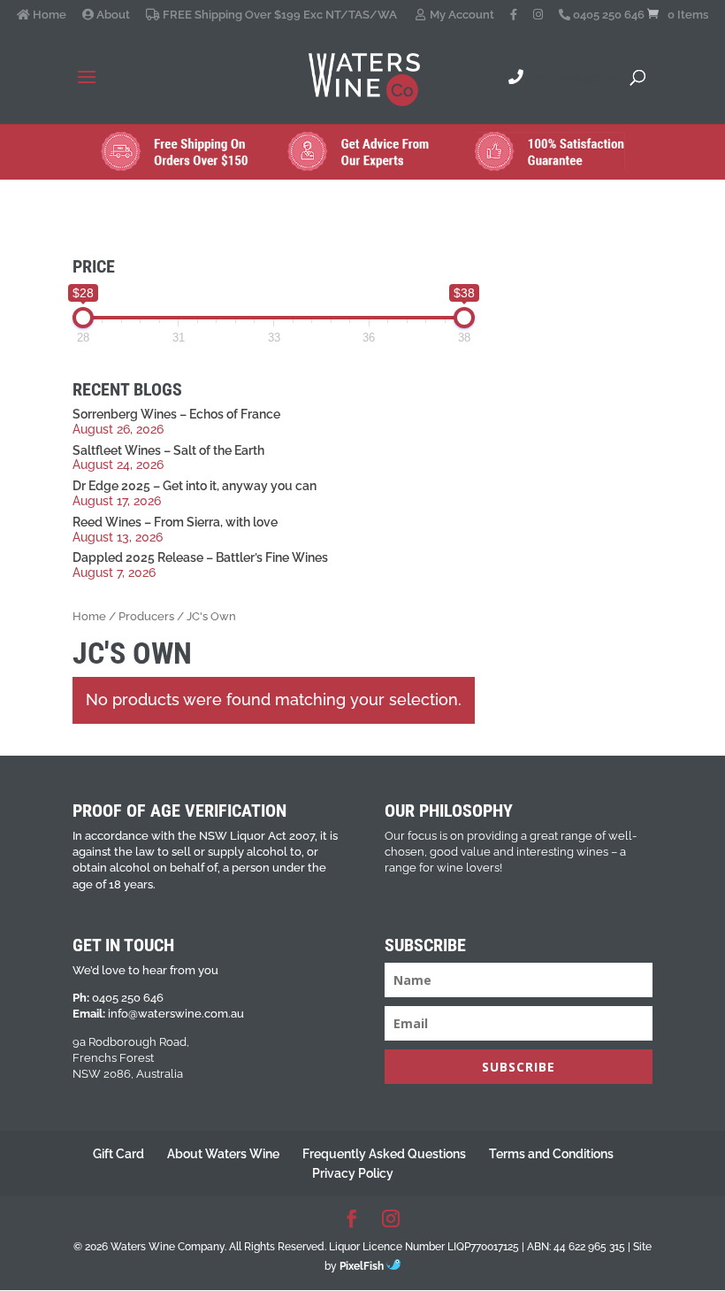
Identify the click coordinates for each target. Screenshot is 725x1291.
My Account (460, 15)
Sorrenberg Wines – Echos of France (176, 414)
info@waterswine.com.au (176, 1013)
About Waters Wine (223, 1154)
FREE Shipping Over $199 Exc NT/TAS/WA (278, 15)
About (112, 15)
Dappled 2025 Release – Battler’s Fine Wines (200, 557)
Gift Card (118, 1154)
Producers (146, 616)
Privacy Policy (352, 1173)
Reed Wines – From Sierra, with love (175, 522)
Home (48, 15)
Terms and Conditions (551, 1154)
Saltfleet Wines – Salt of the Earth (168, 450)
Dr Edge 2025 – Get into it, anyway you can (194, 486)
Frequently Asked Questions (384, 1154)
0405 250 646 (607, 15)
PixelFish (363, 1266)
